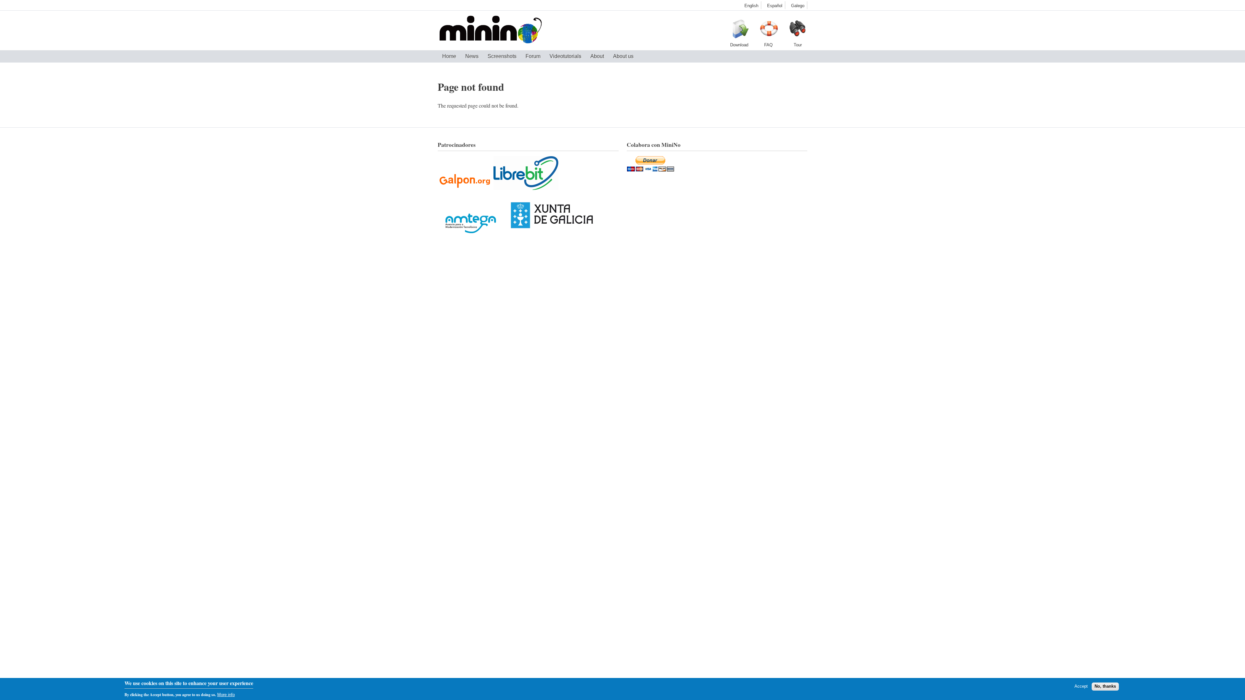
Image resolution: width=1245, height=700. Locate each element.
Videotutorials (565, 56)
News (472, 56)
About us (623, 56)
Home (449, 56)
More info (226, 694)
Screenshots (502, 56)
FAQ (768, 30)
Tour (797, 30)
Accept (1081, 686)
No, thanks (1105, 686)
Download (739, 30)
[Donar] (650, 169)
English (751, 5)
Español (774, 5)
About (597, 56)
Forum (533, 56)
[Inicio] (490, 30)
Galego (797, 5)
